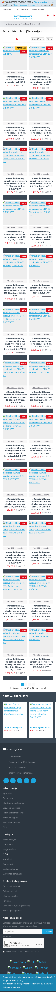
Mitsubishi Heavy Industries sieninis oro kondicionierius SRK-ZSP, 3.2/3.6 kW (15, 131)
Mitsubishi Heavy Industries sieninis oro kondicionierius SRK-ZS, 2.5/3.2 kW (15, 235)
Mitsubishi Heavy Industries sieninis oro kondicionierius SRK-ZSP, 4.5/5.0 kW (41, 289)
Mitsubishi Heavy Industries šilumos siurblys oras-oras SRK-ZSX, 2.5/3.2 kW (41, 556)
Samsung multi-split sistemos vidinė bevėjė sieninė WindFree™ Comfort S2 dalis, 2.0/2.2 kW (41, 727)
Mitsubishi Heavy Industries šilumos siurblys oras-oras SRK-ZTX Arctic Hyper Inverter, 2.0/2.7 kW (15, 611)
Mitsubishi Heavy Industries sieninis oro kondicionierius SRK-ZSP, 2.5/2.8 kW (41, 80)
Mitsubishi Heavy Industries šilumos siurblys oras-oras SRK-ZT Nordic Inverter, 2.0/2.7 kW (15, 343)
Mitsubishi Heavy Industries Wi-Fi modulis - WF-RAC (15, 79)
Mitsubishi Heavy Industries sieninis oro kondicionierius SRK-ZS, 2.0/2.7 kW (41, 131)
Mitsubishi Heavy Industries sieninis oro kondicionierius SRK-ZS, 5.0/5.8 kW (41, 663)
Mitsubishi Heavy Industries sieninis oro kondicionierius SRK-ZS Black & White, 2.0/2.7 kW (15, 183)
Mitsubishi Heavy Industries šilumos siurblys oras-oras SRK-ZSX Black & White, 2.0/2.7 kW (41, 504)
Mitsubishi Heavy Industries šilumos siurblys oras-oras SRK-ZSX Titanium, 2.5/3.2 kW (15, 664)
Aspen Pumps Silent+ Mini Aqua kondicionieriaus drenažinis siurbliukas (15, 727)
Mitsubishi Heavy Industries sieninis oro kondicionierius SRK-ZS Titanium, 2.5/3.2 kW (15, 290)
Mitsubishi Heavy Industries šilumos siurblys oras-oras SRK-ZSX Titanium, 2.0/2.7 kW (15, 557)
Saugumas (7, 936)
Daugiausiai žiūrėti (15, 696)
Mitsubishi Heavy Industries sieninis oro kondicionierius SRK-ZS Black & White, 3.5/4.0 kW (15, 397)
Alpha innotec (40, 2)
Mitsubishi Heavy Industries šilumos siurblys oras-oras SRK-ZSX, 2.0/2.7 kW (15, 503)
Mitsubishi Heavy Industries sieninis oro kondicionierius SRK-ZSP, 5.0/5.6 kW (41, 449)
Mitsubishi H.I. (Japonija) (15, 73)
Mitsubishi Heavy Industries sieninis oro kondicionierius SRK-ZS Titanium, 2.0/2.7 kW (41, 183)
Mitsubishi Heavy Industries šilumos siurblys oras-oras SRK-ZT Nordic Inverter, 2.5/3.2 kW (15, 450)
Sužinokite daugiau (11, 987)
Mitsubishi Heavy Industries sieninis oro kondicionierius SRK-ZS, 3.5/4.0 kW (41, 342)
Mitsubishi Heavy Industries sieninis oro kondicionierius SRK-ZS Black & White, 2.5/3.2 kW (41, 236)
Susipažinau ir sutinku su (22, 951)
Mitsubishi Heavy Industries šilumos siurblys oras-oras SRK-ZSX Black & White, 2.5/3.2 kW (41, 611)
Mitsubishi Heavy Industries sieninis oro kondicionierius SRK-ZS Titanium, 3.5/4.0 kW (41, 397)
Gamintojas (12, 24)
